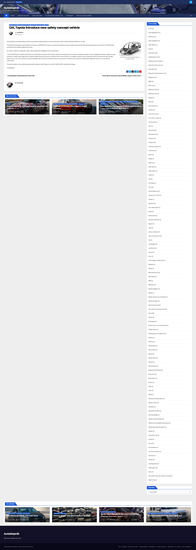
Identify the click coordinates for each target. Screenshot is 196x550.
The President (152, 447)
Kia (149, 240)
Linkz (149, 256)
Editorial (150, 162)
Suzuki (150, 439)
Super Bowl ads (152, 435)
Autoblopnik (11, 7)
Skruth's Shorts (152, 402)
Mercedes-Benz (152, 272)
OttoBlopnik (68, 519)
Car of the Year (152, 114)
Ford (117, 101)
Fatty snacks (151, 171)
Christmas (151, 138)
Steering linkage (153, 415)
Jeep (124, 101)
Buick (150, 101)
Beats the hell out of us (154, 65)
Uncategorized (152, 463)
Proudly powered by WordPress (11, 546)
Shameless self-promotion (155, 398)
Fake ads (151, 167)
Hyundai (150, 203)
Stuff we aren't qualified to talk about (158, 423)
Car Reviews (152, 122)
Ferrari (150, 175)
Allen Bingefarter (153, 32)
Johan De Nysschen (154, 236)
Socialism (151, 406)
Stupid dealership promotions (156, 427)
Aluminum (151, 36)
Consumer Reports (153, 146)
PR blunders (151, 345)
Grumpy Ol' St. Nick (153, 195)
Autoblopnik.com (153, 57)
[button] (191, 15)
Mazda (150, 268)
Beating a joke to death (106, 101)
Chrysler (150, 142)
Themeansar (30, 546)
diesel (150, 154)
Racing (150, 354)
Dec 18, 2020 (105, 519)
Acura (150, 28)
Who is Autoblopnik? (84, 15)
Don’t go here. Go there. (132, 546)
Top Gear (151, 455)
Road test (151, 374)
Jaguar (150, 223)
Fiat (149, 179)
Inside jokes (151, 215)
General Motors (152, 191)
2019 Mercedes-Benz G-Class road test (165, 516)
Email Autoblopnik (143, 546)
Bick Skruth (151, 69)
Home (12, 15)
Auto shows (151, 53)
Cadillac (150, 110)
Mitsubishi (151, 284)
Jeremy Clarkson (153, 232)
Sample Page (170, 546)
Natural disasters (153, 301)
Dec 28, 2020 (11, 519)
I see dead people (153, 207)
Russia (150, 382)
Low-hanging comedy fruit (132, 101)
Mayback (150, 264)
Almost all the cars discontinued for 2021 (72, 516)
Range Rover (152, 358)
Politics (150, 337)
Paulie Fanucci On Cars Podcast (157, 325)
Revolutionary (152, 366)
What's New (151, 480)
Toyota (150, 459)
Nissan (150, 317)
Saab (149, 386)
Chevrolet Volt (152, 134)
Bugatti (150, 97)
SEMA (150, 394)
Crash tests (151, 150)
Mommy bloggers (153, 289)
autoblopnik (20, 32)
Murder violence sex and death (157, 297)
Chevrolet (151, 130)
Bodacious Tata (152, 89)
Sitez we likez (37, 15)
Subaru (150, 431)
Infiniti (150, 211)
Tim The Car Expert (153, 451)
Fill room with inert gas (54, 15)
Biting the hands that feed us (156, 73)
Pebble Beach (152, 329)
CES (149, 126)
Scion (150, 390)
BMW (113, 101)
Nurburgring (151, 321)
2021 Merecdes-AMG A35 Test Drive (22, 516)
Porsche (150, 341)
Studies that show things (155, 419)
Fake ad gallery (23, 15)
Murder (150, 293)
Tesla (149, 443)
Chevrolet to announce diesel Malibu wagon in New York (121, 75)
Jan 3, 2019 (152, 519)
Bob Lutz (150, 85)
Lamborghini (151, 244)
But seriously (152, 106)
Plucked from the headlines (156, 333)
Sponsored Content (153, 411)
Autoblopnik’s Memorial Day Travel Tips (21, 75)
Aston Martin (151, 45)
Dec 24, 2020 (58, 519)
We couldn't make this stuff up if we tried (159, 476)
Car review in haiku (153, 118)
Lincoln (150, 252)
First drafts (151, 183)
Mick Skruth (151, 276)
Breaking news (152, 93)
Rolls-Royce (151, 378)
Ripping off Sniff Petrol (154, 370)
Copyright (69, 15)
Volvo (150, 472)
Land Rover (151, 248)
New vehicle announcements (156, 309)
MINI (149, 280)
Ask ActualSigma (153, 40)
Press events (152, 350)
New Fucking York (153, 305)
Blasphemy (151, 77)
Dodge (150, 158)
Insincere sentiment (153, 219)
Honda (120, 101)
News (150, 313)
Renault (150, 362)
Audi (149, 49)
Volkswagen (151, 467)
